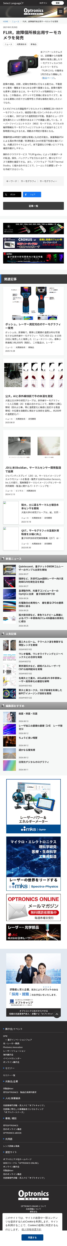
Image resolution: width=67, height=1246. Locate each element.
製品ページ (48, 77)
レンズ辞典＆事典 (11, 1146)
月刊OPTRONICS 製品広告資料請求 (19, 1092)
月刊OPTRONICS (10, 1125)
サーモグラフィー (48, 181)
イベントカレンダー (12, 1058)
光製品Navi (8, 1088)
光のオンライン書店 (12, 1129)
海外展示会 (8, 1054)
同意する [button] (32, 1237)
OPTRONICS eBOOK (12, 1132)
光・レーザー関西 (11, 1043)
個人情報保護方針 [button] (31, 1229)
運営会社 (33, 1211)
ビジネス (19, 490)
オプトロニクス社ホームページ (17, 1159)
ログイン (43, 3)
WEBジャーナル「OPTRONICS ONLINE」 (21, 1162)
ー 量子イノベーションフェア (17, 1039)
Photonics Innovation (13, 1047)
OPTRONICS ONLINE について (33, 1206)
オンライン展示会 (11, 1062)
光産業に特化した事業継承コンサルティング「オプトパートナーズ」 (23, 1111)
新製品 (33, 44)
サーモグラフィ (28, 181)
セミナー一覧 (9, 1075)
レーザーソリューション (14, 1050)
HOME (5, 21)
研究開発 (32, 418)
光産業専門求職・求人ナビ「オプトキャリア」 (24, 1105)
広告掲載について (33, 1209)
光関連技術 (21, 44)
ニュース (15, 21)
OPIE (5, 1035)
